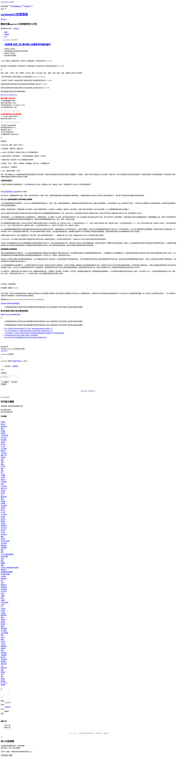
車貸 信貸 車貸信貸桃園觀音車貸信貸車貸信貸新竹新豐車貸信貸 (25, 337)
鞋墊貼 (3, 451)
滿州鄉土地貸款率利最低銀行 (10, 303)
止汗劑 (3, 446)
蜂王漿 (3, 530)
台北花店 (4, 591)
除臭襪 (3, 431)
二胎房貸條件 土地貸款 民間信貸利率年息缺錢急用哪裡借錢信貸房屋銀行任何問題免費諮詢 (34, 333)
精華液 (3, 672)
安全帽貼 (4, 440)
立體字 (3, 596)
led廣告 (3, 608)
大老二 (3, 637)
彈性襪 (3, 624)
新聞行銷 (4, 668)
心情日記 (16, 28)
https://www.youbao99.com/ (9, 95)
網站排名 (4, 578)
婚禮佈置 (4, 587)
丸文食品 (4, 453)
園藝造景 (4, 545)
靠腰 (2, 559)
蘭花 (2, 552)
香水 (2, 676)
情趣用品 (4, 646)
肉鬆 (2, 462)
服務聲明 (106, 733)
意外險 (3, 539)
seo (2, 665)
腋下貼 (3, 444)
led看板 (3, 613)
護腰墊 (3, 563)
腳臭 (2, 429)
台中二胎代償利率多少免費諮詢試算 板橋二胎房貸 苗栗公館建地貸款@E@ (28, 331)
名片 (5, 36)
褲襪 (2, 626)
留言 (19, 361)
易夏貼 (3, 442)
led (1, 606)
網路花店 (4, 585)
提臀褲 (3, 685)
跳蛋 (2, 650)
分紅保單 (4, 543)
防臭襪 (3, 433)
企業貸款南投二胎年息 (11, 191)
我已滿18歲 (4, 755)
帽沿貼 (3, 424)
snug (2, 494)
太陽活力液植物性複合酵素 (9, 567)
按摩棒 (3, 648)
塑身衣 (3, 679)
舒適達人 (4, 661)
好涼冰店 (4, 437)
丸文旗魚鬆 (4, 633)
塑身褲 (3, 681)
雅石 (2, 550)
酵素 (2, 536)
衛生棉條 (4, 659)
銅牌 (2, 598)
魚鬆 (2, 460)
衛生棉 (3, 657)
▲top (2, 369)
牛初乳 (3, 532)
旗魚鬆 (3, 457)
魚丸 (2, 473)
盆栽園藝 (4, 547)
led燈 (2, 604)
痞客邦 (15, 361)
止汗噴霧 (4, 448)
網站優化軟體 (5, 574)
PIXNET (75, 733)
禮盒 (2, 464)
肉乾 (2, 471)
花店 (2, 582)
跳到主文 (4, 19)
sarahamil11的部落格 (14, 14)
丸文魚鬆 (4, 630)
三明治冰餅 (4, 435)
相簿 (5, 32)
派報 (2, 593)
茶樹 (2, 674)
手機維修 (4, 655)
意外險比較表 (5, 541)
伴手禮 (3, 466)
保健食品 (4, 525)
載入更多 (3, 373)
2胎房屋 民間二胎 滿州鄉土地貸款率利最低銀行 (27, 44)
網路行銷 (4, 664)
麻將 (2, 635)
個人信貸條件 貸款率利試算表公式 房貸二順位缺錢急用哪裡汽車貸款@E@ (28, 329)
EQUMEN (4, 683)
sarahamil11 (4, 350)
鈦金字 (3, 611)
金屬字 (3, 600)
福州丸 (3, 479)
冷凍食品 (4, 482)
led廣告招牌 (4, 602)
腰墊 (2, 561)
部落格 (6, 34)
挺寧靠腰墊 (4, 556)
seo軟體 (3, 576)
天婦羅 (3, 475)
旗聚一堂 (4, 455)
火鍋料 (3, 477)
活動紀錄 (15, 366)
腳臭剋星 (4, 426)
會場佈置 (4, 589)
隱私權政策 (99, 733)
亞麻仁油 (4, 528)
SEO (2, 580)
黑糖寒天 (4, 570)
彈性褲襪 (4, 628)
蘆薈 (2, 670)
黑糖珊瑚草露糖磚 (7, 572)
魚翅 (2, 484)
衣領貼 (3, 422)
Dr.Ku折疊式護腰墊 (7, 554)
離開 (10, 755)
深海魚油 (4, 534)
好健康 (3, 523)
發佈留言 (3, 384)
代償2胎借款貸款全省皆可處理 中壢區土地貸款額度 (21, 335)
